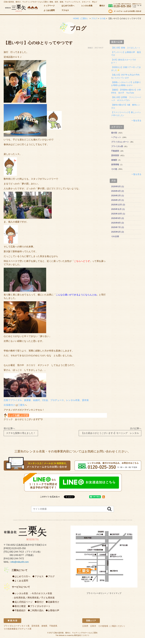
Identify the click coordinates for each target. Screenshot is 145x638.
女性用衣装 (19, 597)
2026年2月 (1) (117, 195)
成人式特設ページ (23, 602)
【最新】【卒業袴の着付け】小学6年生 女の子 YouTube (126, 91)
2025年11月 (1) (118, 209)
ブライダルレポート (120, 142)
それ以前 (115, 236)
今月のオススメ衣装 (42, 593)
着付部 (114, 133)
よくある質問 (49, 10)
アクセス (65, 10)
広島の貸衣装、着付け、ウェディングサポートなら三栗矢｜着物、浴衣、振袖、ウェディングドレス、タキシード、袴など (50, 2)
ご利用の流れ (37, 610)
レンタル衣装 (86, 6)
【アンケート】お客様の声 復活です (126, 53)
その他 (114, 169)
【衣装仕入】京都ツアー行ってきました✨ (126, 68)
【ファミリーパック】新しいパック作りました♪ (126, 113)
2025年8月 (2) (117, 223)
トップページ (49, 6)
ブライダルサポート (40, 606)
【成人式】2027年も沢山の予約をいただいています (125, 76)
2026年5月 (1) (117, 186)
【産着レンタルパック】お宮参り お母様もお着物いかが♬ (126, 83)
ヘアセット (116, 137)
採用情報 (115, 164)
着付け (102, 6)
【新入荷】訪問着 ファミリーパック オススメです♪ (126, 98)
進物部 (114, 160)
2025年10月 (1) (118, 214)
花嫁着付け (53, 602)
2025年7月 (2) (117, 227)
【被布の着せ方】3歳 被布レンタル (125, 106)
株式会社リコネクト (81, 635)
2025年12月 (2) (118, 204)
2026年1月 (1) (117, 200)
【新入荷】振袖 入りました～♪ (125, 48)
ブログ (51, 576)
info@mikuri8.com (19, 562)
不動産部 (115, 151)
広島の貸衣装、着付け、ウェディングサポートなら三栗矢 (75, 633)
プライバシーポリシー (96, 593)
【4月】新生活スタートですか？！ (123, 61)
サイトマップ (115, 593)
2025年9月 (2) (117, 218)
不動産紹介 (20, 610)
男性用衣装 (33, 597)
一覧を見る (136, 120)
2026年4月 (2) (117, 191)
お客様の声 (53, 610)
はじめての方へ (68, 6)
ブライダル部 (117, 146)
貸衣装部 (115, 155)
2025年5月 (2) (117, 232)
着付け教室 (20, 606)
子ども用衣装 (48, 597)
